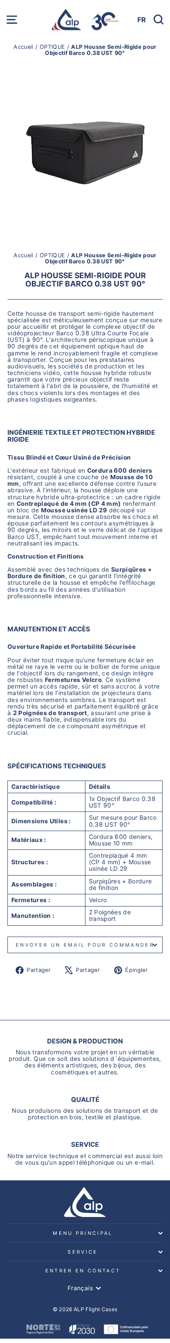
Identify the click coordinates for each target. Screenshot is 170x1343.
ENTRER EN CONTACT (82, 1271)
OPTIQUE (52, 47)
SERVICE (83, 1252)
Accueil (24, 47)
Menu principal (82, 1233)
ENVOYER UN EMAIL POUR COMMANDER (85, 945)
